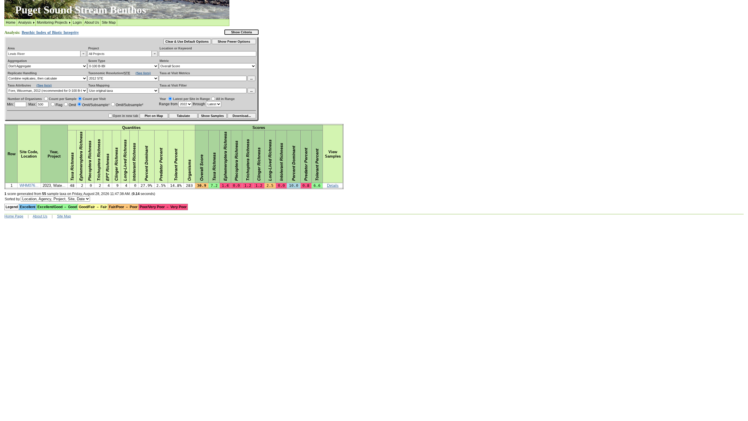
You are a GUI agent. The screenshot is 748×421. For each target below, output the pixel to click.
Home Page (13, 216)
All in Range (225, 99)
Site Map (109, 22)
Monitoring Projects (52, 22)
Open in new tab (125, 116)
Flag (59, 105)
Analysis (25, 22)
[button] (83, 54)
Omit (72, 105)
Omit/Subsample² (129, 105)
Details (333, 185)
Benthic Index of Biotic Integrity (50, 32)
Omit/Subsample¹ (96, 105)
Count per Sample (63, 99)
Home (10, 22)
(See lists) (143, 73)
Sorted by (12, 199)
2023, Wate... (54, 185)
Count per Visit (94, 99)
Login (77, 22)
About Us (91, 22)
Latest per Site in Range (191, 99)
